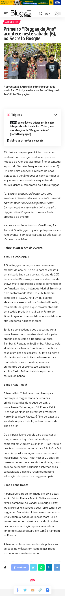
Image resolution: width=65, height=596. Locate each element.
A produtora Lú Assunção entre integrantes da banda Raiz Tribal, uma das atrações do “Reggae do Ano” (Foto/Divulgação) (32, 128)
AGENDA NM (11, 22)
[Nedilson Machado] (21, 13)
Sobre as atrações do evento (27, 140)
